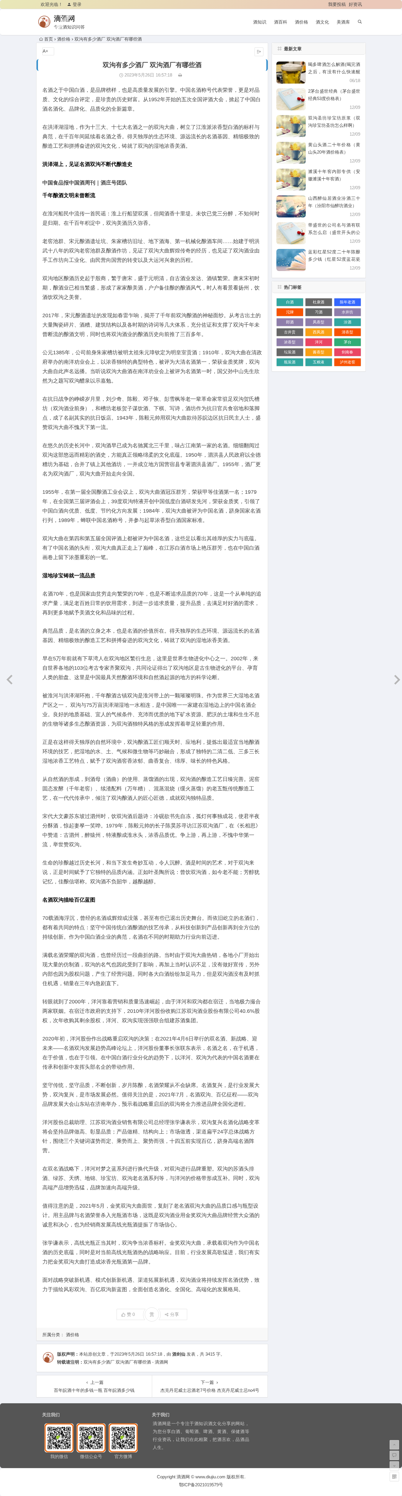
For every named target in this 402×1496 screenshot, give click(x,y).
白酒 (290, 302)
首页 (48, 38)
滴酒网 (64, 18)
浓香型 (289, 342)
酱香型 (318, 352)
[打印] (180, 74)
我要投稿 (337, 4)
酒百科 (280, 21)
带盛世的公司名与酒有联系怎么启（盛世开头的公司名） (334, 232)
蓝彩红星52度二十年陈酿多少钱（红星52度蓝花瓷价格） (334, 259)
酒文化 (322, 21)
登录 (77, 4)
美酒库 (343, 21)
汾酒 (347, 322)
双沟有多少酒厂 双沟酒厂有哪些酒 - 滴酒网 (126, 1361)
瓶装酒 (289, 362)
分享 (174, 1314)
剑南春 (347, 352)
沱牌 (290, 312)
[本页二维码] (394, 1476)
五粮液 (318, 362)
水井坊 (347, 312)
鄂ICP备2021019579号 (201, 1484)
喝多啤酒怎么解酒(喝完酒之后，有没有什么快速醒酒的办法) (334, 72)
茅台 (347, 342)
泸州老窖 (347, 362)
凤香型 (318, 322)
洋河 (319, 342)
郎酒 (290, 322)
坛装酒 (289, 352)
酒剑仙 (178, 1354)
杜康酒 (318, 302)
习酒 (319, 312)
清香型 (347, 332)
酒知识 (259, 21)
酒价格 (301, 21)
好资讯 (355, 4)
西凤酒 (318, 332)
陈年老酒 (347, 302)
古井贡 (289, 332)
